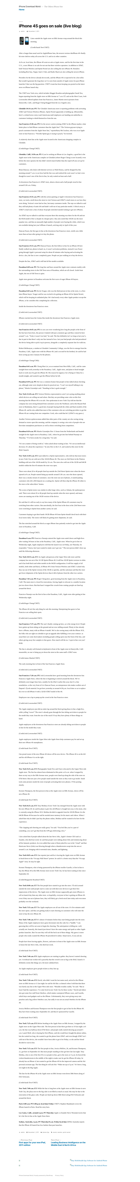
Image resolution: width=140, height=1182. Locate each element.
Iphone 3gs (46, 1132)
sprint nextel (66, 1132)
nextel (55, 1132)
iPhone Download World (30, 6)
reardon (59, 1132)
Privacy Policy (59, 1175)
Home (21, 9)
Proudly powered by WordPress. (43, 1175)
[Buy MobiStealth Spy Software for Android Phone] (88, 1160)
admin (23, 31)
